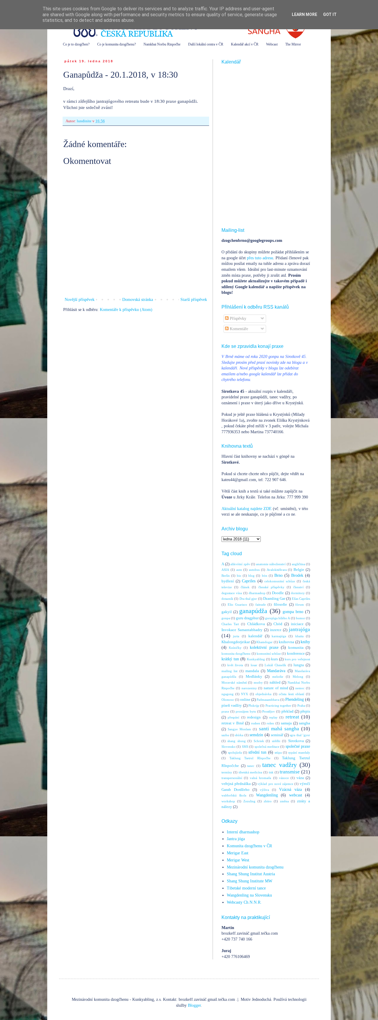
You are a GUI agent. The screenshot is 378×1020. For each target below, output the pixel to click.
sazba (225, 735)
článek (245, 587)
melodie (277, 676)
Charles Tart (230, 624)
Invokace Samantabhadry (242, 630)
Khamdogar (264, 642)
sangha (304, 723)
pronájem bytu (246, 711)
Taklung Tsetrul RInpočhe (250, 758)
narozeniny (249, 688)
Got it (330, 14)
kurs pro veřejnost (297, 659)
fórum (299, 604)
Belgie (299, 570)
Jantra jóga (236, 839)
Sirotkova (296, 741)
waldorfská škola (233, 795)
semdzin (256, 735)
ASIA (225, 569)
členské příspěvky (271, 587)
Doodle (278, 593)
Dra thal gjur (248, 598)
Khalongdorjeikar (235, 642)
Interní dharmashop (243, 832)
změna (284, 801)
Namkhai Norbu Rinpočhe (162, 44)
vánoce (284, 778)
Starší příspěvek (193, 299)
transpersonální (231, 778)
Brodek (297, 575)
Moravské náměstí (234, 682)
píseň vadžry (231, 705)
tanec (250, 766)
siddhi (276, 741)
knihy (305, 642)
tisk (271, 772)
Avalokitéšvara (277, 569)
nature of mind (276, 688)
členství (298, 587)
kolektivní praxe (264, 647)
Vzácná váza (290, 789)
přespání (233, 717)
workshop (228, 801)
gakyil (226, 612)
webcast (295, 795)
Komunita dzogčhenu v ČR (249, 846)
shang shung (236, 741)
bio (239, 575)
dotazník (227, 598)
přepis (305, 711)
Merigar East (237, 853)
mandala (252, 671)
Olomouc (227, 699)
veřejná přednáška (236, 784)
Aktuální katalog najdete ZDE (246, 508)
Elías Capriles (301, 598)
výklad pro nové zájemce (275, 784)
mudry (258, 682)
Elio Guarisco (237, 604)
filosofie (280, 604)
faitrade (260, 604)
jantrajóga (299, 629)
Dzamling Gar (274, 599)
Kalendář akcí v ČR (244, 44)
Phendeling (294, 699)
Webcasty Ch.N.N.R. (244, 902)
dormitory (298, 593)
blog (251, 575)
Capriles (248, 581)
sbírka (239, 735)
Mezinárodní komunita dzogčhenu (255, 867)
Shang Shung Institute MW (249, 881)
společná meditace (267, 746)
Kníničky (235, 647)
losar (254, 665)
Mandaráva (276, 671)
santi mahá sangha (279, 728)
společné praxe (298, 746)
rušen (270, 723)
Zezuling (249, 801)
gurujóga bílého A (277, 618)
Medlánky (254, 676)
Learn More (304, 14)
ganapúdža (253, 611)
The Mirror (293, 44)
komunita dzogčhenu (235, 653)
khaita (299, 636)
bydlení (227, 581)
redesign (254, 717)
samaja (286, 723)
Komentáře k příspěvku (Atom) (126, 309)
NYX (244, 694)
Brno (278, 575)
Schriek (259, 741)
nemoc (299, 688)
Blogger (194, 1005)
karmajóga (279, 636)
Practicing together (278, 705)
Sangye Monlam (239, 729)
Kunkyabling (256, 659)
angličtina (298, 564)
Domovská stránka (137, 299)
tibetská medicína (251, 772)
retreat (292, 717)
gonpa (225, 618)
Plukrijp (253, 705)
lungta (299, 665)
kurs (274, 659)
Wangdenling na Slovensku (249, 895)
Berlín (225, 575)
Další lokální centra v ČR (205, 44)
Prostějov (268, 711)
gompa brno (293, 612)
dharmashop (257, 593)
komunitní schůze (269, 653)
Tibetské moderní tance (246, 888)
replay (273, 717)
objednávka (263, 694)
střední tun (257, 752)
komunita (296, 648)
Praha (301, 705)
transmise (290, 772)
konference (296, 653)
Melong (298, 676)
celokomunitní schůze (279, 581)
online (245, 700)
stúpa (278, 752)
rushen (255, 723)
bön (264, 575)
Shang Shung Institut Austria (251, 874)
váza (300, 778)
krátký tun (230, 659)
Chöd (277, 624)
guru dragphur (247, 618)
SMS (245, 746)
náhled (275, 682)
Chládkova (256, 624)
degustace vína (231, 593)
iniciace (297, 624)
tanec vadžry (279, 764)
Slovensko (228, 746)
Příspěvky (237, 318)
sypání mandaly (299, 752)
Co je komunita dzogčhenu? (116, 44)
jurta (236, 636)
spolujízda (235, 752)
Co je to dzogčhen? (76, 44)
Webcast (272, 44)
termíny (226, 772)
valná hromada (260, 778)
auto (239, 569)
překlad (287, 711)
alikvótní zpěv (240, 564)
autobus (254, 569)
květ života (235, 665)
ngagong (227, 694)
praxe (225, 711)
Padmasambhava (268, 699)
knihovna (286, 642)
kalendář (255, 636)
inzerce (275, 630)
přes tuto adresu (260, 258)
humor (300, 618)
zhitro (268, 801)
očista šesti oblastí (291, 694)
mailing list (229, 671)
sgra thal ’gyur (300, 735)
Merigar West (238, 860)
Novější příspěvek (79, 299)
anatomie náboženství (271, 564)
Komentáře (238, 329)
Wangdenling (267, 795)
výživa (264, 789)
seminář (277, 735)
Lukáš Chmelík (275, 665)
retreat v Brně (232, 723)
